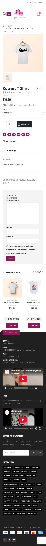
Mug (35, 497)
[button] (33, 272)
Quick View (12, 325)
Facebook (5, 135)
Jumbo (32, 492)
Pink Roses (7, 505)
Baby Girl (7, 471)
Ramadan (17, 505)
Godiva (29, 488)
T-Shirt (8, 116)
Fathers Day (30, 484)
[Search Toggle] (5, 14)
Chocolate (7, 480)
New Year (7, 501)
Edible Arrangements (11, 484)
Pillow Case (37, 501)
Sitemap (12, 403)
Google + (18, 135)
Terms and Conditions (11, 400)
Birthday (7, 475)
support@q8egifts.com (11, 356)
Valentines (21, 513)
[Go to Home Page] (3, 26)
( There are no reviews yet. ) (23, 92)
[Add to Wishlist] (17, 282)
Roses (35, 505)
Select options (13, 319)
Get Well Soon (9, 488)
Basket (33, 471)
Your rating (12, 195)
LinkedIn (14, 135)
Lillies (39, 492)
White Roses (32, 513)
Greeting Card (8, 492)
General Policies (27, 400)
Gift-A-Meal (20, 488)
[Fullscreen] (40, 388)
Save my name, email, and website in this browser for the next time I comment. (20, 249)
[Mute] (36, 388)
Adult (11, 112)
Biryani (15, 475)
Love (17, 497)
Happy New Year (21, 492)
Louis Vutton (8, 497)
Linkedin (14, 540)
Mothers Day (26, 497)
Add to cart (25, 124)
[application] (23, 379)
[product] (12, 287)
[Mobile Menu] (9, 14)
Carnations (30, 475)
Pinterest (23, 135)
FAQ (18, 403)
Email (28, 135)
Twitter (9, 135)
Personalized (12, 300)
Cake (22, 475)
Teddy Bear (27, 509)
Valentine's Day (9, 513)
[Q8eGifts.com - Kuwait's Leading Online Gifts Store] (19, 14)
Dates (24, 480)
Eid (22, 484)
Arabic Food (19, 467)
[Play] (6, 388)
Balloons (24, 471)
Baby (32, 300)
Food (39, 484)
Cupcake (16, 480)
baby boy (35, 467)
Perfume (15, 501)
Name (9, 227)
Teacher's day (16, 509)
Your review (12, 200)
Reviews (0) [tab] (11, 151)
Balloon (16, 471)
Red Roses (26, 505)
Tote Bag (37, 509)
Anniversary (8, 467)
